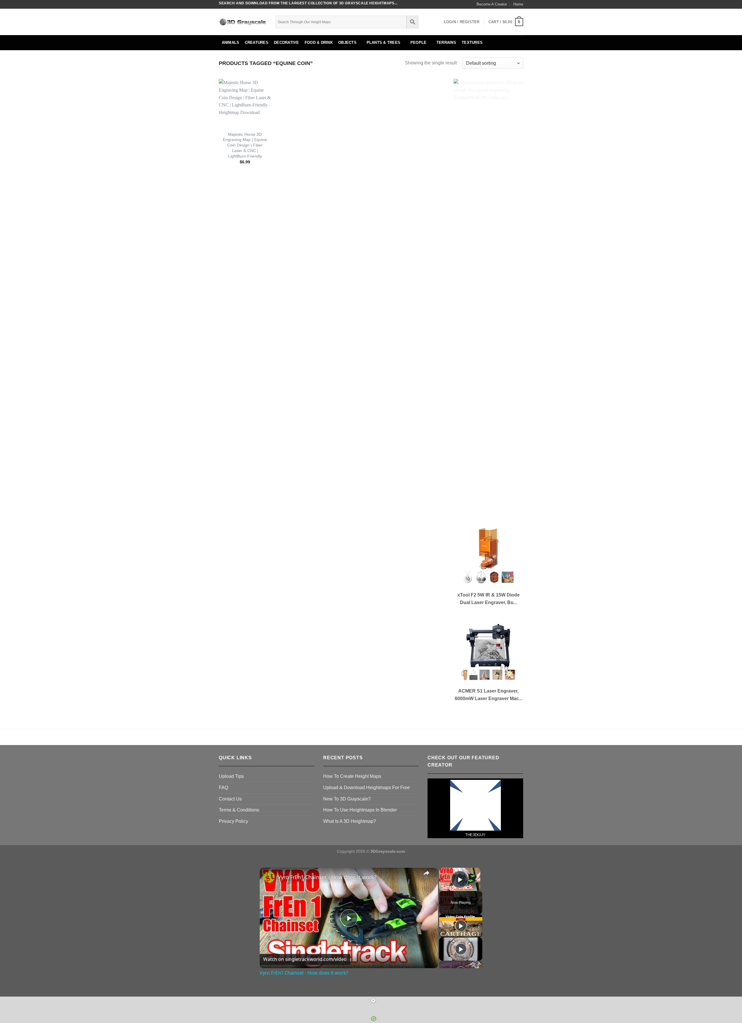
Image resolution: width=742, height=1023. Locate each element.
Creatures (256, 42)
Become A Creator (492, 4)
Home (518, 4)
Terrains (446, 42)
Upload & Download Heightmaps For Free (366, 787)
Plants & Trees (384, 42)
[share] (426, 873)
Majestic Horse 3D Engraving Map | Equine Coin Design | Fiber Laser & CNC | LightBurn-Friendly (245, 145)
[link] (269, 877)
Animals (230, 42)
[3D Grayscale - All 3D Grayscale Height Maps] (243, 22)
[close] (373, 1000)
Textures (472, 42)
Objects (347, 42)
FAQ (223, 787)
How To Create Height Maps (352, 776)
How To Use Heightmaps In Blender (360, 809)
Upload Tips (231, 776)
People (418, 42)
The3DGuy (475, 835)
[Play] (461, 926)
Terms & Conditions (239, 809)
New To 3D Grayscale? (347, 798)
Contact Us (230, 798)
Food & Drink (319, 42)
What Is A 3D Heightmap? (349, 821)
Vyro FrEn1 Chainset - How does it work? (327, 877)
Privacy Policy (233, 821)
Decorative (286, 42)
